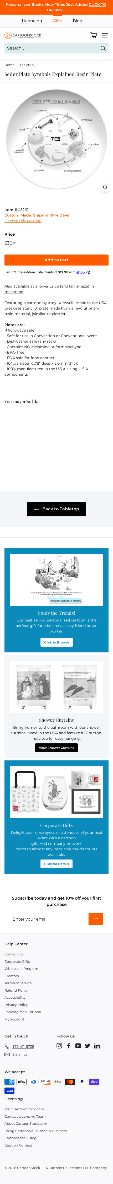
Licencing (32, 20)
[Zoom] (105, 187)
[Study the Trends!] (56, 580)
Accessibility (14, 997)
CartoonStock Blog (20, 1138)
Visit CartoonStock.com (24, 1109)
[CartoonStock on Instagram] (59, 1045)
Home (9, 65)
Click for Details (56, 864)
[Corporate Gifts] (56, 792)
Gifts (57, 20)
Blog (78, 20)
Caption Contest (18, 1145)
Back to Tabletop (60, 508)
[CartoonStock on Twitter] (87, 1045)
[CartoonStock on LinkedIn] (97, 1045)
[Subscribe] (96, 919)
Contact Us (13, 954)
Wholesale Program (21, 968)
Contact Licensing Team (25, 1116)
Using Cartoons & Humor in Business (35, 1131)
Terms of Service (18, 983)
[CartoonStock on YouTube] (78, 1045)
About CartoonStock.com (25, 1123)
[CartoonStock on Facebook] (68, 1045)
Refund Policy (16, 990)
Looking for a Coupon (22, 1012)
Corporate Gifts (17, 961)
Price (9, 234)
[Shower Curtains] (56, 687)
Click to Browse (56, 642)
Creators (11, 976)
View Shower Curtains (56, 748)
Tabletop (27, 65)
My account (14, 1019)
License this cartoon (23, 220)
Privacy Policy (16, 1005)
